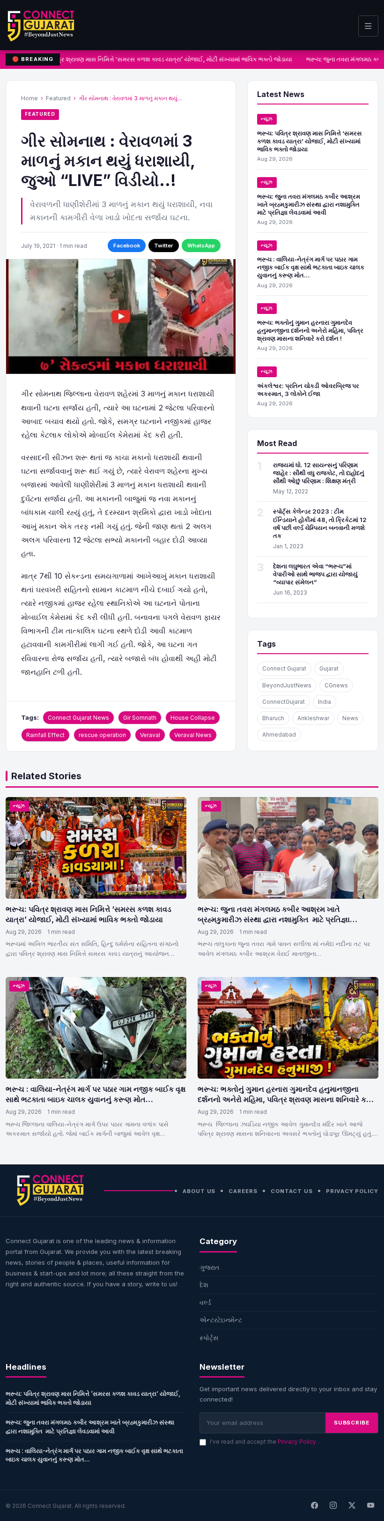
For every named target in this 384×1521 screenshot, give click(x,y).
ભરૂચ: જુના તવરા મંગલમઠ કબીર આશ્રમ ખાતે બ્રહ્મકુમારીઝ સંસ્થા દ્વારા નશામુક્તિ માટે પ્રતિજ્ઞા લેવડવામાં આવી (309, 204)
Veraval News (193, 734)
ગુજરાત (209, 1267)
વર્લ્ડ (205, 1302)
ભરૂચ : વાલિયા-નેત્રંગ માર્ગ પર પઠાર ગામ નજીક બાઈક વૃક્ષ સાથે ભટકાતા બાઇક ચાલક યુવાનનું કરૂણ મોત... (94, 1455)
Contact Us (292, 1191)
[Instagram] (333, 1506)
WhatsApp (201, 245)
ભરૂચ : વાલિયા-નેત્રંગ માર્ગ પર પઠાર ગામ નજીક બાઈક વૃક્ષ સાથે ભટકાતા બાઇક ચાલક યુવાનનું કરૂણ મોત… (310, 267)
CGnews (336, 685)
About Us (199, 1191)
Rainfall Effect (45, 734)
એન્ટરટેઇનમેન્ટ (220, 1320)
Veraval (150, 734)
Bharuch (273, 718)
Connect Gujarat (284, 668)
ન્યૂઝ (267, 119)
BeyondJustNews (286, 685)
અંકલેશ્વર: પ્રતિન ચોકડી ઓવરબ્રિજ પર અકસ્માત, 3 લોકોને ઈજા (308, 389)
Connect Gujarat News (78, 717)
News (350, 718)
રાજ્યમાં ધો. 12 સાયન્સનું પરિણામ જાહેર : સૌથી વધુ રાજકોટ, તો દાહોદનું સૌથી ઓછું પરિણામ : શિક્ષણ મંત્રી (318, 473)
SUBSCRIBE (351, 1422)
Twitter (163, 245)
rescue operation (102, 734)
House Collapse (192, 717)
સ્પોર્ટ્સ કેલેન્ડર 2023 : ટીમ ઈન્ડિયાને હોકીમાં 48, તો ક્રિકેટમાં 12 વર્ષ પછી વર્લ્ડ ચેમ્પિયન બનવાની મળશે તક (320, 523)
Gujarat (329, 668)
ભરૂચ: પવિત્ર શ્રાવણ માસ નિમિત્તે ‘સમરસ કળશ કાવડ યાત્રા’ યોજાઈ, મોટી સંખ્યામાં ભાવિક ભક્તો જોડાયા (158, 59)
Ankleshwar (313, 718)
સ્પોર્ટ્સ (208, 1338)
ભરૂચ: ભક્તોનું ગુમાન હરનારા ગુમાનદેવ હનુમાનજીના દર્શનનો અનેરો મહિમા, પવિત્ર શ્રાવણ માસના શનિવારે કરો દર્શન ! (310, 330)
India (324, 701)
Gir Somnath (139, 717)
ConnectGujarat (283, 701)
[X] (352, 1506)
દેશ (203, 1285)
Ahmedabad (279, 734)
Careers (243, 1191)
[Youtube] (370, 1506)
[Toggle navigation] (368, 26)
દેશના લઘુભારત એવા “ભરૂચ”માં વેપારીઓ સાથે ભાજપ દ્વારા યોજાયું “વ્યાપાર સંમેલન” (315, 574)
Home (29, 98)
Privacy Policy (352, 1191)
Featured (58, 98)
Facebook (126, 245)
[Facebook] (314, 1506)
